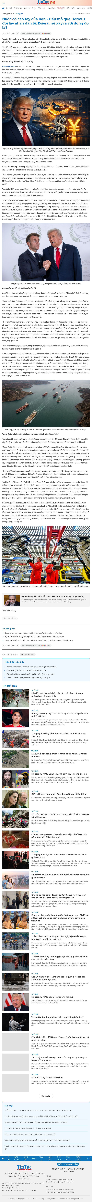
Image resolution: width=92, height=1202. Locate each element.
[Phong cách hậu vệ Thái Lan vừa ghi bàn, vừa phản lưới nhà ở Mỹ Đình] (15, 718)
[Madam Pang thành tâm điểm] (15, 1083)
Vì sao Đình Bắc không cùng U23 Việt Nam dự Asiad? (28, 1128)
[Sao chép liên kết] (17, 33)
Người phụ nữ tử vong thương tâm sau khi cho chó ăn (59, 774)
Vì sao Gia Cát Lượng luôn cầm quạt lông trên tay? (57, 1017)
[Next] (90, 8)
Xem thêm (46, 1096)
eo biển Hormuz (27, 655)
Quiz (88, 1158)
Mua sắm (51, 8)
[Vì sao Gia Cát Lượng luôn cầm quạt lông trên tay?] (15, 1022)
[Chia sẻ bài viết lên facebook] (4, 33)
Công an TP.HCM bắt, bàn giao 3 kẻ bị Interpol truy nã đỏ (29, 1134)
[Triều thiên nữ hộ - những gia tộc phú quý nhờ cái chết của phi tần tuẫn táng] (15, 962)
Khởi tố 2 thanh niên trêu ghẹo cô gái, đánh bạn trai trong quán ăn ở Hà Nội (38, 1110)
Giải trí (27, 8)
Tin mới (8, 1106)
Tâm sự (41, 8)
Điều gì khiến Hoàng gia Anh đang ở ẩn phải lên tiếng (59, 794)
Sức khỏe (71, 8)
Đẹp (34, 8)
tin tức (19, 667)
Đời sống (18, 8)
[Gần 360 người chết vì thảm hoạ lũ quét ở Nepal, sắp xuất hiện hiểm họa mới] (15, 982)
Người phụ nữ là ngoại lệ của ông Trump (52, 997)
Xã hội (9, 8)
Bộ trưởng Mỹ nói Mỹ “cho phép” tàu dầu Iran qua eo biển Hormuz (34, 637)
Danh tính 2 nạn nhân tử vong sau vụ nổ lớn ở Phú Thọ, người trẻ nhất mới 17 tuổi (40, 1116)
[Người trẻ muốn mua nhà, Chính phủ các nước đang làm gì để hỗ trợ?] (15, 880)
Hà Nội (48, 1176)
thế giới (19, 678)
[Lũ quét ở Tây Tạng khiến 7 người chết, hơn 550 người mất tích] (15, 759)
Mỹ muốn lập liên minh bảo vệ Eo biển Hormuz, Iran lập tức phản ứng (52, 596)
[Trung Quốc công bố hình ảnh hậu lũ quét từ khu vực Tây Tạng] (15, 739)
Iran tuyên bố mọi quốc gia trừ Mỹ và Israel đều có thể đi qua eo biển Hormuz (39, 640)
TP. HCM (49, 1186)
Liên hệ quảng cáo (68, 1164)
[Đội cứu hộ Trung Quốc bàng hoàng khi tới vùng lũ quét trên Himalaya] (15, 819)
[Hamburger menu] (3, 2)
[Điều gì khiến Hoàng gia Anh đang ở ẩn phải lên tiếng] (15, 799)
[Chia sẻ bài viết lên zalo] (8, 33)
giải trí (34, 674)
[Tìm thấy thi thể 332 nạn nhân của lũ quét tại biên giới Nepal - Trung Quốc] (15, 1063)
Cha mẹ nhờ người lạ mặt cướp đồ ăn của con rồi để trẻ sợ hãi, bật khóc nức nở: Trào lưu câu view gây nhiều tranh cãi (60, 918)
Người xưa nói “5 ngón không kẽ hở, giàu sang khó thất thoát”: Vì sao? (35, 1122)
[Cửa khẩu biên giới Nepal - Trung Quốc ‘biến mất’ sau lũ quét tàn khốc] (15, 1042)
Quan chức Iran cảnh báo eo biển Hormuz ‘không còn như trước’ (33, 633)
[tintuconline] (3, 8)
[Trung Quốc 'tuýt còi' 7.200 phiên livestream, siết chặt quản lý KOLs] (15, 860)
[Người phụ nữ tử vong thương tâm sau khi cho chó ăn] (15, 779)
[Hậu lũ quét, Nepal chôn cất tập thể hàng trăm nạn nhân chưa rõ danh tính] (15, 698)
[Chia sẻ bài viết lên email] (13, 33)
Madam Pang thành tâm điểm (47, 1077)
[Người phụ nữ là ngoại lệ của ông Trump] (15, 1002)
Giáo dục (81, 8)
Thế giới (60, 8)
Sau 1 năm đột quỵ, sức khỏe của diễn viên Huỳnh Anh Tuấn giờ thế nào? (37, 1140)
